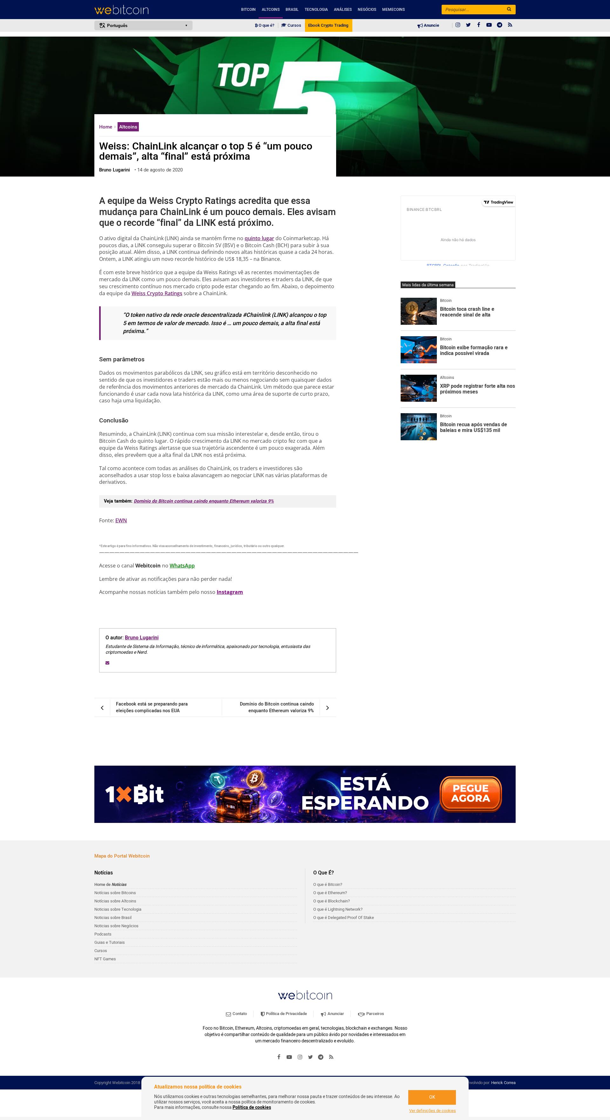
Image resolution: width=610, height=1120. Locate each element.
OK (432, 1097)
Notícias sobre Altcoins (115, 901)
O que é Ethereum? (330, 893)
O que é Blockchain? (331, 901)
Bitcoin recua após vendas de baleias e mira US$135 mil (473, 427)
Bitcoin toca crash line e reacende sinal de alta (467, 312)
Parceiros (374, 1014)
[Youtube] (489, 25)
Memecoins (393, 9)
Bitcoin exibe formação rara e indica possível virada (474, 350)
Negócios (367, 9)
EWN (121, 520)
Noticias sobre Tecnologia (117, 909)
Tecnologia (316, 9)
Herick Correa (503, 1083)
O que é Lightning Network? (338, 909)
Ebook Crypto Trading (328, 25)
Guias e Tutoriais (109, 942)
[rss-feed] (510, 25)
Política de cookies (252, 1107)
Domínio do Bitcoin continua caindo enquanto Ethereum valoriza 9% (204, 501)
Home (106, 126)
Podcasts (103, 934)
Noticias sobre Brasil (113, 918)
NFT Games (105, 959)
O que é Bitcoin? (327, 884)
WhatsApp (182, 565)
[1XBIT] (305, 794)
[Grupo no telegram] (500, 25)
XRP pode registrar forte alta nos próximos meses (477, 389)
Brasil (292, 9)
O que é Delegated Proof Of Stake (343, 918)
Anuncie (431, 25)
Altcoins (271, 9)
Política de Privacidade (286, 1014)
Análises (343, 9)
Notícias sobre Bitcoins (115, 893)
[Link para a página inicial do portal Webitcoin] (305, 994)
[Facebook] (479, 25)
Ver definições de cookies (432, 1111)
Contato (239, 1014)
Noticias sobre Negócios (116, 926)
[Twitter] (468, 25)
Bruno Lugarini (142, 638)
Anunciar (335, 1014)
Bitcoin (248, 9)
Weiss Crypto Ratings (157, 293)
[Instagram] (458, 25)
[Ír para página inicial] (143, 9)
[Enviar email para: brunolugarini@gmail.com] (107, 663)
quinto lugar (259, 238)
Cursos (294, 25)
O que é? (266, 25)
